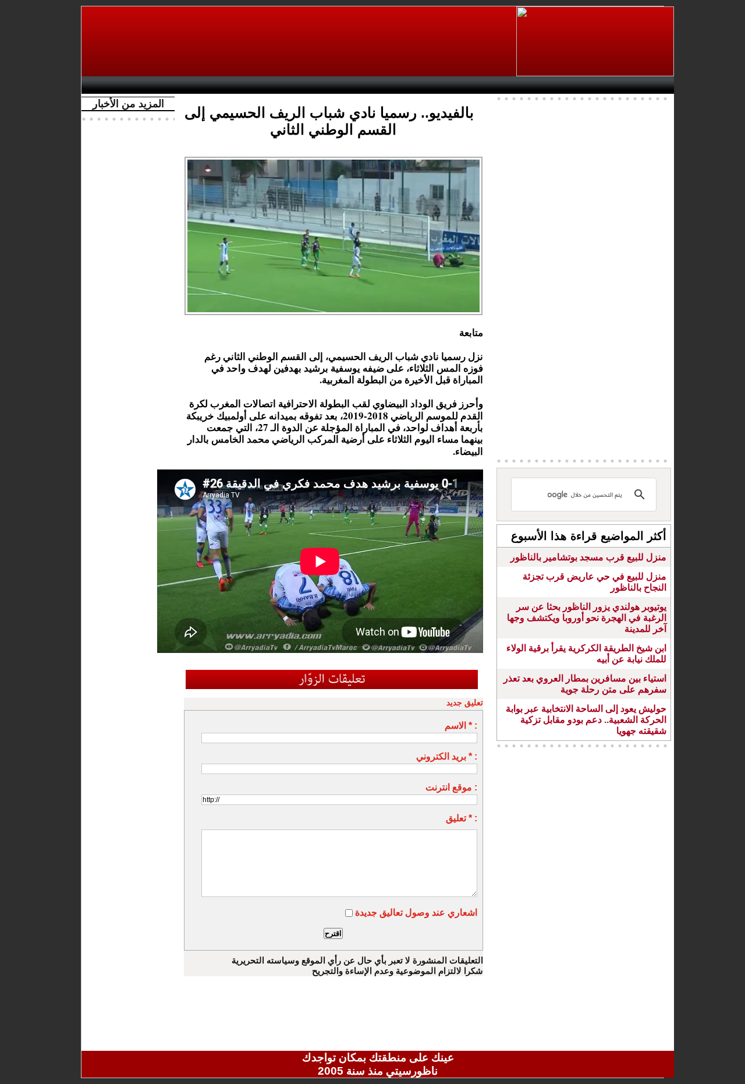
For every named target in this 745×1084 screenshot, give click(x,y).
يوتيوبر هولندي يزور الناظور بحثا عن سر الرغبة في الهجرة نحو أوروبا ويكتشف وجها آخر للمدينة (586, 618)
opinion (204, 85)
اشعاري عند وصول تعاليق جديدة (416, 912)
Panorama (249, 85)
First (648, 85)
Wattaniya (403, 85)
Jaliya (358, 85)
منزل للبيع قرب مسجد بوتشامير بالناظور (588, 557)
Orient (447, 85)
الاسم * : (461, 725)
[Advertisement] (300, 41)
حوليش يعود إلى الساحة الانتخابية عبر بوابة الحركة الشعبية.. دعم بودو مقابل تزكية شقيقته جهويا (586, 720)
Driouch (550, 85)
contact (121, 85)
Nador (599, 85)
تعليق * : (461, 818)
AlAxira (167, 85)
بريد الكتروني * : (446, 756)
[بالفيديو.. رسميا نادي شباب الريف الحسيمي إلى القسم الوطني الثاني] (334, 160)
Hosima (496, 85)
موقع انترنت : (451, 787)
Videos (308, 85)
